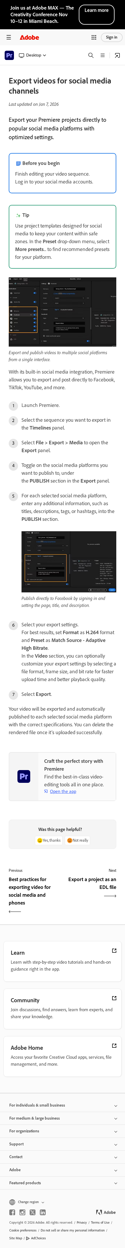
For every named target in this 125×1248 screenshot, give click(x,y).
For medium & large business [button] (34, 1118)
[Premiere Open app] (117, 55)
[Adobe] (29, 37)
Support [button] (16, 1144)
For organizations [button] (24, 1131)
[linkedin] (43, 1212)
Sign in (111, 37)
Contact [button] (15, 1156)
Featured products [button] (25, 1182)
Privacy (82, 1222)
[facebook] (12, 1212)
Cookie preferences (23, 1230)
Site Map (15, 1238)
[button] (94, 37)
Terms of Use (100, 1222)
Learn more (97, 10)
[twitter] (32, 1212)
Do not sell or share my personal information (73, 1230)
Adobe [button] (15, 1169)
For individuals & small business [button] (37, 1105)
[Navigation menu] (8, 37)
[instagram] (22, 1212)
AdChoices (38, 1238)
